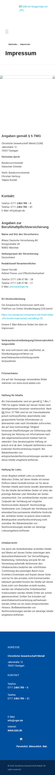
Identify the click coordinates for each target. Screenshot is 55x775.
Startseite (12, 44)
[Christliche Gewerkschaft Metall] (34, 13)
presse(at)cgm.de (18, 286)
